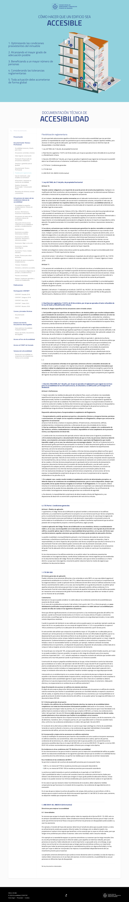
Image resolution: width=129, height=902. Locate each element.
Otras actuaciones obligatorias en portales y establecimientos (25, 272)
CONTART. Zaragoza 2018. (23, 297)
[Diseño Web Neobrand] (66, 895)
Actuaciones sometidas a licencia (24, 153)
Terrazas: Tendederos (21, 265)
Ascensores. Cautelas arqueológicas (21, 247)
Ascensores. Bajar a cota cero (24, 243)
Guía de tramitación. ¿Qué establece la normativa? (22, 177)
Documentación (19, 315)
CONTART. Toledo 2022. (22, 303)
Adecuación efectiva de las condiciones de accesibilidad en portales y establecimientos (24, 224)
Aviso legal (11, 897)
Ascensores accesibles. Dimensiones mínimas (22, 233)
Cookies (27, 897)
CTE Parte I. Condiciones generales (54, 165)
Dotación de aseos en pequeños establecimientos (24, 261)
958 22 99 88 (12, 893)
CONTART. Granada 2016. (22, 294)
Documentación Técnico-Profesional (22, 169)
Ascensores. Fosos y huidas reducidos (23, 252)
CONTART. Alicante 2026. (22, 306)
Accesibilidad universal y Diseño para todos (24, 149)
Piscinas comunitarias (21, 275)
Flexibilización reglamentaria (23, 173)
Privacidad (20, 897)
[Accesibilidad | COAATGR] (64, 7)
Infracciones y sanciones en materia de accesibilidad (23, 181)
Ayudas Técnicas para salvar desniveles (23, 256)
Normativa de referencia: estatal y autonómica (24, 192)
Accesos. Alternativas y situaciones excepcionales (22, 212)
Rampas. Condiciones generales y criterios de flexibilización (24, 279)
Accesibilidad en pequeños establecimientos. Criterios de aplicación (23, 207)
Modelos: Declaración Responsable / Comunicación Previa (23, 187)
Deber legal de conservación (23, 156)
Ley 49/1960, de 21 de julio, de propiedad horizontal (60, 149)
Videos (17, 318)
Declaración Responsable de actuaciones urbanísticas (23, 160)
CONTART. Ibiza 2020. (21, 300)
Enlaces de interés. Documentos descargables (24, 333)
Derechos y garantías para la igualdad (23, 164)
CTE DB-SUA (47, 169)
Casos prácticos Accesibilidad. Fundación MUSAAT (23, 329)
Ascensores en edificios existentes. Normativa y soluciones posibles (22, 238)
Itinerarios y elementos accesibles (25, 268)
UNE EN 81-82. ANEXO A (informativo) (56, 173)
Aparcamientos (19, 229)
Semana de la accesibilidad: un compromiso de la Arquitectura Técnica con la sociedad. (24, 356)
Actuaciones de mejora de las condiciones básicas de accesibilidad (23, 218)
